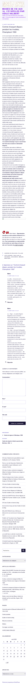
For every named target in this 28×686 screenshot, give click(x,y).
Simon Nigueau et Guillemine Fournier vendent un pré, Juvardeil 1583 (13, 497)
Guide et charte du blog (13, 484)
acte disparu (9, 255)
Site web (4, 415)
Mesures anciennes (7, 621)
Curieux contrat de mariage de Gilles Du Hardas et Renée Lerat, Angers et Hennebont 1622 (13, 472)
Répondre (10, 302)
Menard (21, 256)
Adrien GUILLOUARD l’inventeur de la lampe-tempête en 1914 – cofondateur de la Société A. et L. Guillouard (13, 572)
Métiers (4, 624)
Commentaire (6, 377)
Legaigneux (14, 256)
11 (7, 650)
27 (14, 656)
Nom (4, 399)
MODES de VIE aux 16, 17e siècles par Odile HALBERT (13, 11)
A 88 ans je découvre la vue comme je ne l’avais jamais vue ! (13, 513)
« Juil (7, 662)
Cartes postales (6, 614)
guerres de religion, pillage (14, 253)
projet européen (19, 245)
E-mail (4, 407)
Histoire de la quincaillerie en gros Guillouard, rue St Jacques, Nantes (12, 465)
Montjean (7, 258)
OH (14, 24)
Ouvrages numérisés (7, 627)
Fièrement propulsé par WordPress (11, 682)
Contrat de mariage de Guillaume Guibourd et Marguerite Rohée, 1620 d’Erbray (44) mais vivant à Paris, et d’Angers (13, 589)
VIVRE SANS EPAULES (8, 630)
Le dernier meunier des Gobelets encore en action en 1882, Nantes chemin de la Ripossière (13, 529)
